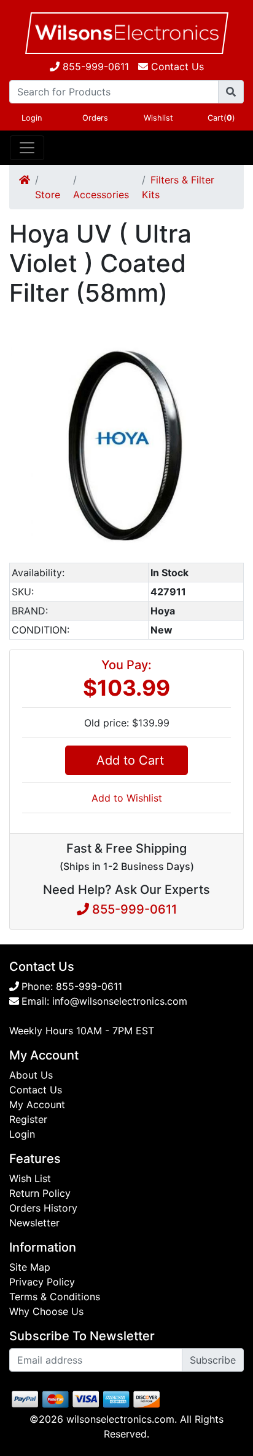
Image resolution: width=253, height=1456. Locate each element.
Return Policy (40, 1193)
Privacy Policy (42, 1282)
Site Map (29, 1267)
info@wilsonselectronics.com (119, 1001)
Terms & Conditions (54, 1296)
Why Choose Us (46, 1311)
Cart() (221, 118)
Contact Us (35, 1090)
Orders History (43, 1208)
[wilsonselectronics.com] (126, 33)
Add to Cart (126, 760)
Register (28, 1119)
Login (31, 118)
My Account (37, 1104)
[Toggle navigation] (27, 147)
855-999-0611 (94, 66)
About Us (31, 1075)
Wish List (30, 1178)
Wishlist (158, 118)
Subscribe (213, 1360)
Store (47, 194)
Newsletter (34, 1223)
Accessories (101, 194)
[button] (233, 338)
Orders (95, 118)
